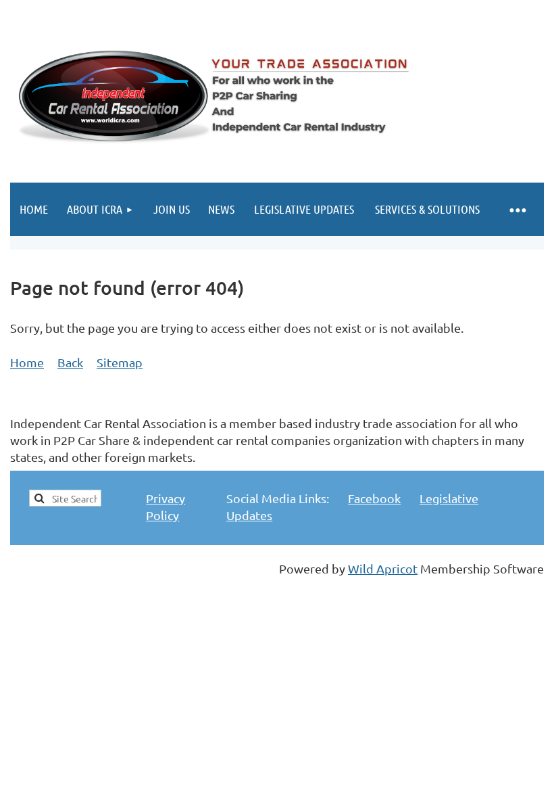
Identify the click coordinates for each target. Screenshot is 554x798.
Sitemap (120, 362)
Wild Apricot (383, 568)
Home (27, 362)
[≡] (517, 209)
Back (70, 362)
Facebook (374, 498)
